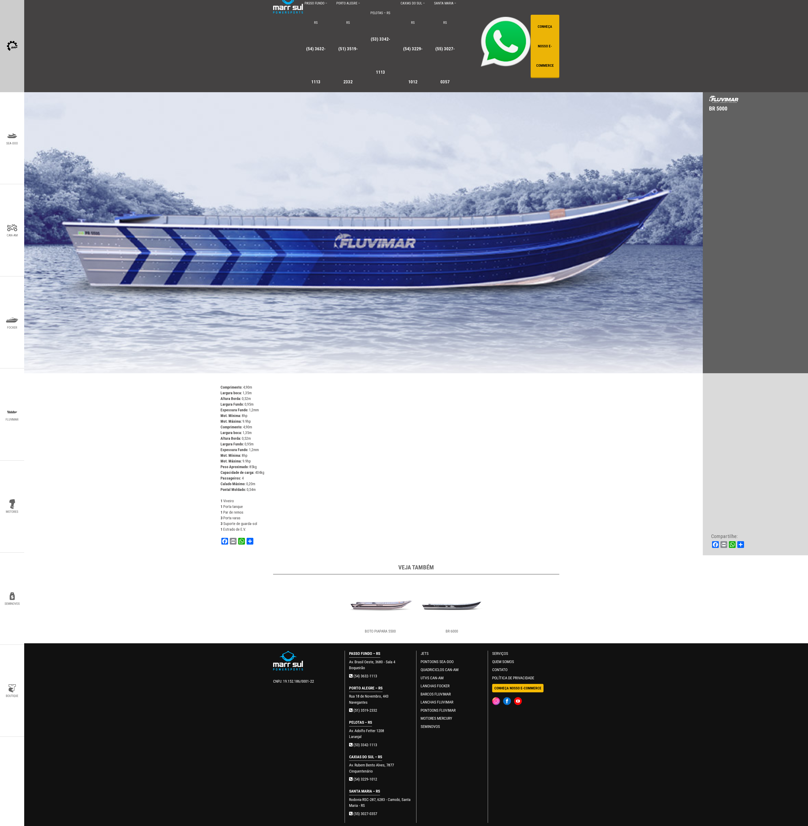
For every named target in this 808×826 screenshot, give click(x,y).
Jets (425, 653)
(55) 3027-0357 (365, 813)
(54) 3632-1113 (365, 676)
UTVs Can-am (432, 677)
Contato (500, 669)
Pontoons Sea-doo (437, 661)
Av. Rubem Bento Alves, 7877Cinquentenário (371, 768)
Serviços (500, 653)
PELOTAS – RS (380, 43)
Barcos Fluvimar (436, 694)
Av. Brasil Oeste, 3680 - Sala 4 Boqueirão (372, 664)
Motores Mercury (436, 718)
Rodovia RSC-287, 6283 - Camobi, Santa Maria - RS (380, 802)
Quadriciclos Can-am (439, 669)
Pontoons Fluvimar (438, 710)
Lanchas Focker (435, 685)
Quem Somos (503, 661)
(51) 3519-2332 (365, 710)
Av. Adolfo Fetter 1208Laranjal (366, 733)
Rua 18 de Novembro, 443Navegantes (368, 699)
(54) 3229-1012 (365, 779)
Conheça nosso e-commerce (545, 45)
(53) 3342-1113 (365, 744)
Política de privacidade (513, 677)
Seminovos (430, 726)
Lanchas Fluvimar (437, 702)
